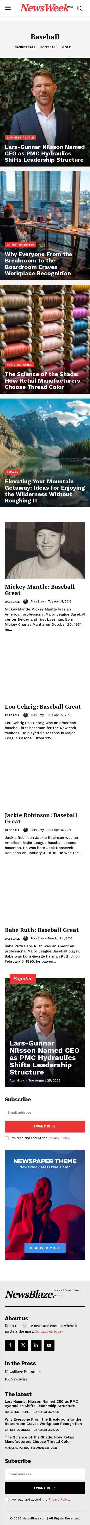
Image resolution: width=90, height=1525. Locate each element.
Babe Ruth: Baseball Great (42, 930)
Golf (66, 47)
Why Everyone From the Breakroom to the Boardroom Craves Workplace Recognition (43, 1421)
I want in (42, 1126)
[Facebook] (10, 1345)
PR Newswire (16, 1379)
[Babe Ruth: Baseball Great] (45, 893)
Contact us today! (49, 1331)
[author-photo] (26, 601)
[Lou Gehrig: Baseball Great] (45, 670)
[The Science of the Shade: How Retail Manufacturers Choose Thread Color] (45, 339)
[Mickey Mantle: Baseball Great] (45, 550)
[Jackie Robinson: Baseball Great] (45, 778)
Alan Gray (37, 601)
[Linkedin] (36, 1345)
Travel (12, 471)
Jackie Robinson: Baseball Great (41, 818)
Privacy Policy (58, 1138)
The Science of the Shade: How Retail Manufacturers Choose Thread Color (39, 1439)
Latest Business (20, 244)
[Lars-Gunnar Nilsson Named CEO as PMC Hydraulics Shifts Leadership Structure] (45, 112)
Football (49, 47)
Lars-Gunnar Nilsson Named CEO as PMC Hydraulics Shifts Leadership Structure (44, 1057)
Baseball (12, 601)
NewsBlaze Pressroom (23, 1371)
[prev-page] (68, 986)
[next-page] (76, 986)
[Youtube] (49, 1345)
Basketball (25, 47)
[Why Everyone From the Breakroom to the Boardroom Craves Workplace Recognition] (45, 225)
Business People (20, 137)
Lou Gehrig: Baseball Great (43, 706)
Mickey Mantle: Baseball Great (40, 590)
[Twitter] (23, 1345)
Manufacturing (19, 364)
